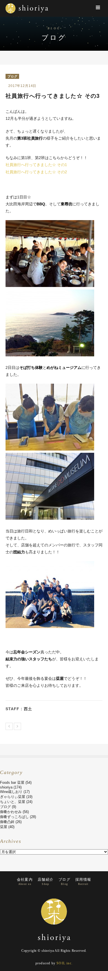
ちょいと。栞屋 (12, 802)
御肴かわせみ (11, 812)
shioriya (6, 787)
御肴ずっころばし (14, 817)
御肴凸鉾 (7, 822)
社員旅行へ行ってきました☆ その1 (36, 164)
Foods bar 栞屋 (12, 782)
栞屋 (3, 827)
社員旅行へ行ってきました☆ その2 (36, 172)
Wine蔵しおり (11, 792)
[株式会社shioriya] (27, 15)
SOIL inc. (64, 963)
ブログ (12, 76)
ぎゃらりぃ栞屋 (12, 797)
